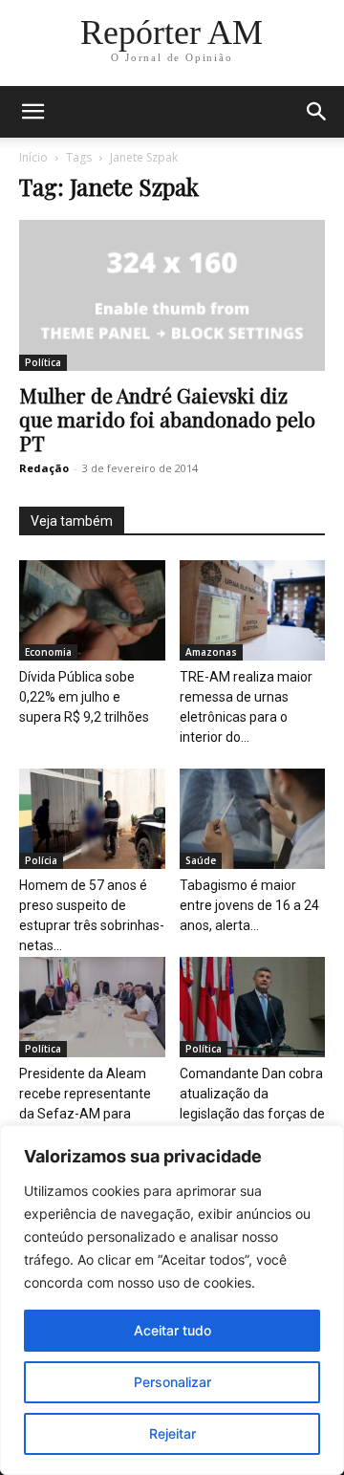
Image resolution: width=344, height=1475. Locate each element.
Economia (48, 652)
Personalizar (172, 1382)
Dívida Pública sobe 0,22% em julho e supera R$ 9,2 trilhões (84, 697)
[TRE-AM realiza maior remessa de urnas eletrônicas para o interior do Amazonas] (253, 610)
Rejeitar (172, 1433)
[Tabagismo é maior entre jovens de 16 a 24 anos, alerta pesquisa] (253, 819)
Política (43, 362)
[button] (32, 112)
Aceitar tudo (172, 1330)
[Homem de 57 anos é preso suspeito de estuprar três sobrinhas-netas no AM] (92, 819)
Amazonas (211, 652)
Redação (44, 468)
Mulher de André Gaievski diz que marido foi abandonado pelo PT (167, 418)
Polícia (41, 860)
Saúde (200, 860)
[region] (172, 1300)
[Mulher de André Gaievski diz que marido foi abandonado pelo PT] (172, 295)
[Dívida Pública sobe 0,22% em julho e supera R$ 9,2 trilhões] (92, 610)
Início (33, 157)
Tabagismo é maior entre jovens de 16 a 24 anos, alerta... (249, 905)
